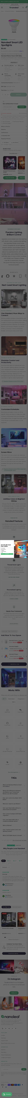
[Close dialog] (27, 540)
